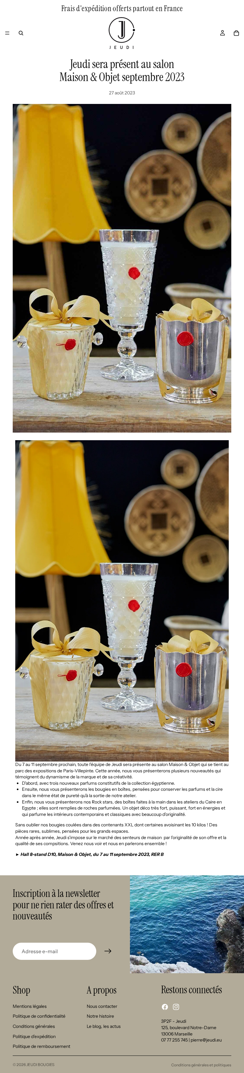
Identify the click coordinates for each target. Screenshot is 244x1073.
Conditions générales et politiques (201, 1065)
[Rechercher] (21, 33)
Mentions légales (30, 1006)
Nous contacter (102, 1006)
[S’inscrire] (108, 951)
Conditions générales (34, 1026)
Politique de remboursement (41, 1046)
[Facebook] (165, 1007)
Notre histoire (100, 1016)
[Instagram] (176, 1007)
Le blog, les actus (104, 1026)
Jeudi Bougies (40, 1064)
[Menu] (7, 33)
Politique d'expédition (34, 1036)
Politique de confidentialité (39, 1016)
